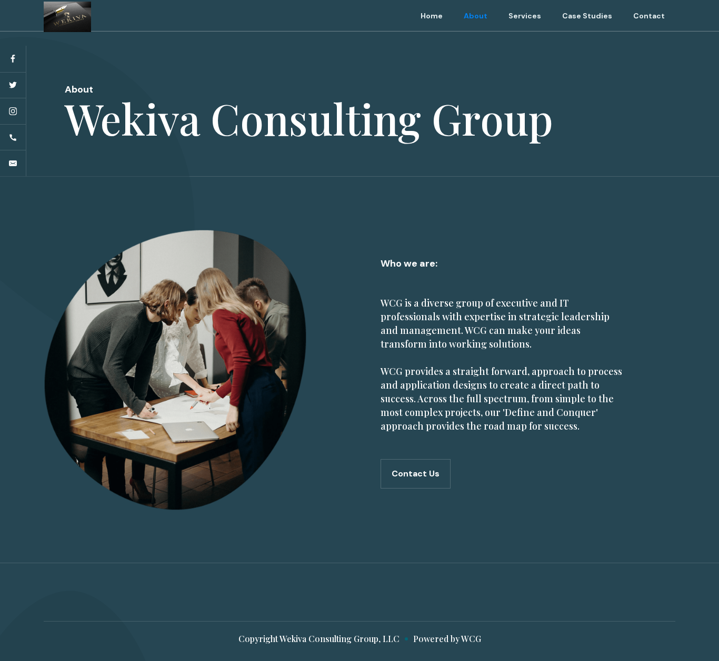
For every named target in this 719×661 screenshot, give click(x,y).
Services (524, 16)
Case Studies (587, 16)
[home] (67, 16)
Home (432, 16)
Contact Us (416, 473)
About (475, 16)
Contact (649, 16)
